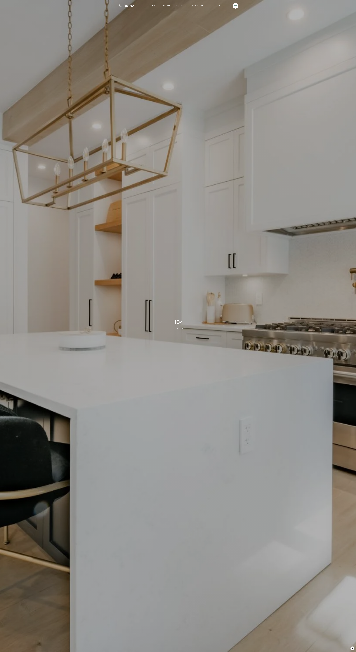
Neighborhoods (167, 6)
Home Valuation (196, 6)
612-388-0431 (223, 6)
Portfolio (153, 6)
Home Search (181, 6)
